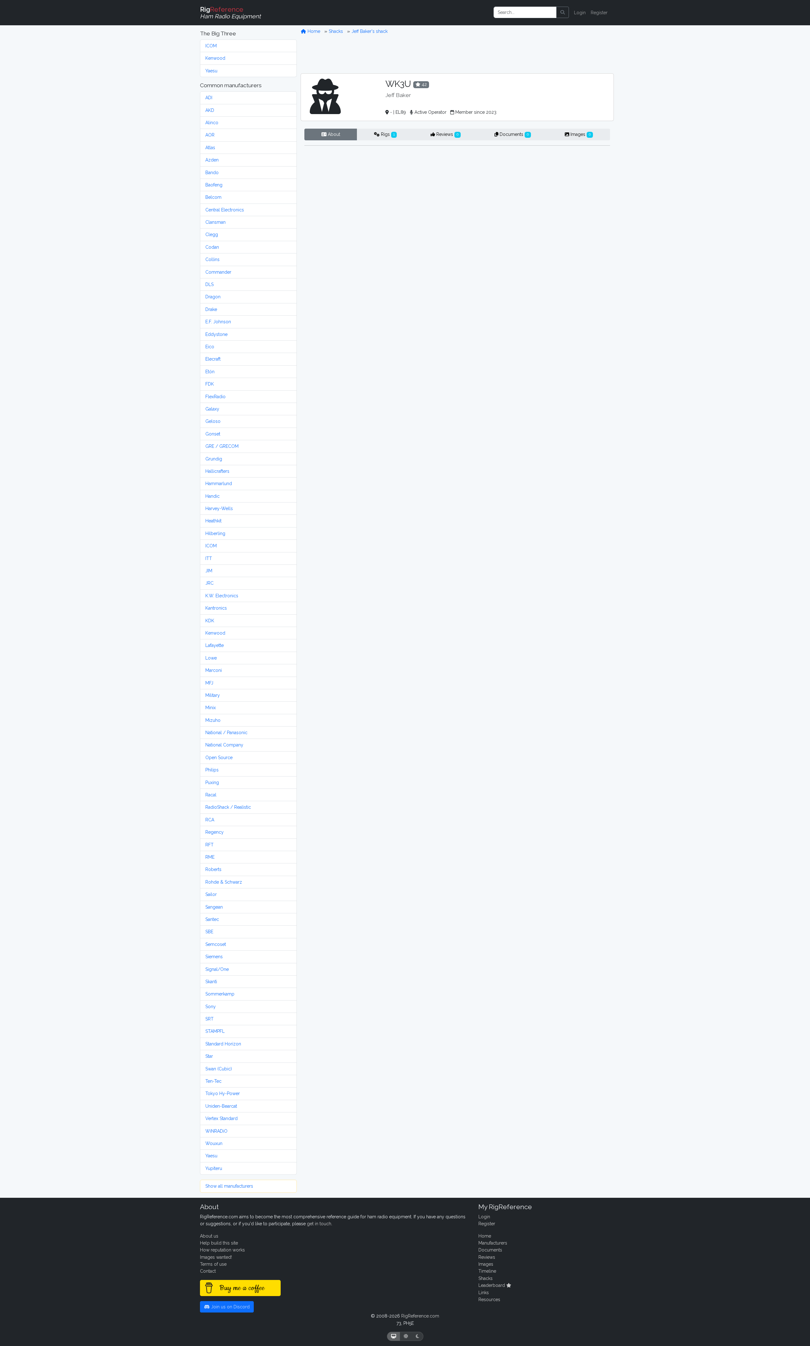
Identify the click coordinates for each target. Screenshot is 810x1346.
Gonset (212, 433)
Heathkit (213, 520)
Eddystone (216, 334)
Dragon (213, 296)
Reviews (446, 134)
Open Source (219, 757)
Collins (212, 259)
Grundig (213, 458)
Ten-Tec (213, 1081)
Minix (210, 707)
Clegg (211, 234)
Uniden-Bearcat (221, 1106)
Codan (212, 247)
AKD (209, 110)
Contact (208, 1271)
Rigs (387, 134)
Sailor (211, 894)
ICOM (211, 45)
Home (313, 31)
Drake (211, 309)
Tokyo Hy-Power (222, 1093)
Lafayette (214, 645)
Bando (212, 172)
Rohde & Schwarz (223, 882)
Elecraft (213, 359)
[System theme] (393, 1336)
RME (210, 857)
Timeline (487, 1271)
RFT (209, 844)
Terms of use (213, 1264)
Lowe (211, 658)
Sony (210, 1006)
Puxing (212, 782)
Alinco (211, 122)
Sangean (214, 907)
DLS (209, 284)
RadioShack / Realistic (228, 807)
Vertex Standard (221, 1118)
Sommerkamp (219, 993)
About (333, 134)
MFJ (209, 682)
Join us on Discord (230, 1306)
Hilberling (215, 533)
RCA (209, 819)
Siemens (214, 956)
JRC (209, 583)
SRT (209, 1018)
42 (424, 84)
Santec (212, 919)
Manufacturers (492, 1243)
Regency (214, 832)
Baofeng (213, 184)
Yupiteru (213, 1168)
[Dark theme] (417, 1336)
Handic (212, 496)
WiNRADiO (216, 1131)
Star (209, 1056)
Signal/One (217, 969)
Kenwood (215, 58)
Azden (212, 159)
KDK (209, 620)
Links (483, 1292)
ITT (208, 558)
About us (209, 1236)
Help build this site (219, 1243)
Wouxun (213, 1143)
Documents (513, 134)
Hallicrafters (217, 471)
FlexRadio (215, 396)
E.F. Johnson (218, 321)
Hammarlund (218, 483)
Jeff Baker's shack (370, 31)
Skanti (211, 981)
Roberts (213, 869)
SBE (209, 931)
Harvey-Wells (219, 508)
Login (580, 12)
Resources (489, 1299)
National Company (224, 744)
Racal (210, 794)
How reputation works (222, 1249)
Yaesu (211, 70)
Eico (209, 346)
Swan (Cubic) (218, 1068)
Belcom (213, 197)
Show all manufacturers (229, 1186)
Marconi (213, 670)
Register (599, 12)
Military (212, 695)
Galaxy (212, 408)
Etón (210, 371)
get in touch (319, 1223)
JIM (208, 570)
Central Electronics (224, 209)
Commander (218, 272)
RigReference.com (420, 1316)
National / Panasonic (226, 732)
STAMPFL (215, 1031)
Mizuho (213, 720)
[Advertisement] (457, 54)
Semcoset (215, 944)
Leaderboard (492, 1285)
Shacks (336, 31)
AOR (210, 134)
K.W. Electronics (221, 595)
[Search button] (562, 12)
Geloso (213, 421)
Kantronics (216, 608)
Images (580, 134)
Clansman (215, 222)
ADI (208, 97)
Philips (212, 769)
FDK (209, 384)
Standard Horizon (223, 1043)
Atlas (210, 147)
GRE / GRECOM (222, 446)
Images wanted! (216, 1257)
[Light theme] (406, 1336)
